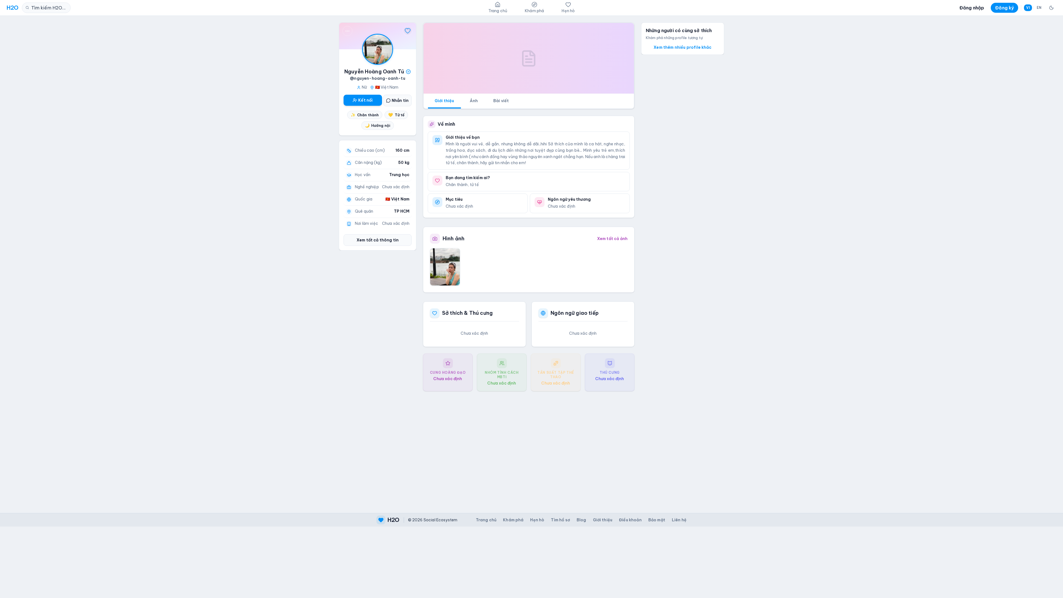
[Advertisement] (528, 447)
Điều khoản (630, 519)
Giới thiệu (444, 100)
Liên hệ (679, 519)
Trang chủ (486, 519)
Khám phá (513, 519)
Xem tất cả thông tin (378, 240)
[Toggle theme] (1051, 8)
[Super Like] (408, 31)
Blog (581, 519)
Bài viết (501, 100)
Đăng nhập (971, 8)
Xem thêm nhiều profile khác (682, 47)
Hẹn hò (537, 519)
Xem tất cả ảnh (612, 238)
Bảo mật (656, 519)
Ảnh (474, 100)
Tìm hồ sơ (560, 519)
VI (1028, 8)
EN (1039, 8)
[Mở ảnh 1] (445, 267)
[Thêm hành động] (347, 31)
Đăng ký (1004, 8)
